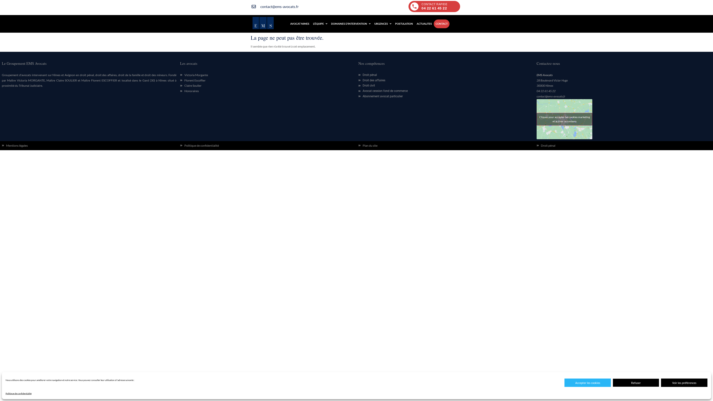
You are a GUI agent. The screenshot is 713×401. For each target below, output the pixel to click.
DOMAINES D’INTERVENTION (349, 23)
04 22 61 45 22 (546, 91)
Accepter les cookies (587, 382)
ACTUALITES (424, 23)
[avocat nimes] (263, 28)
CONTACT (442, 23)
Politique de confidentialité (19, 393)
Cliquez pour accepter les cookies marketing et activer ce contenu (564, 119)
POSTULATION (404, 23)
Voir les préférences (684, 382)
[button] (320, 23)
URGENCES (381, 23)
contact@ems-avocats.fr (551, 96)
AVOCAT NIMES (299, 23)
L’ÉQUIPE (318, 23)
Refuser (636, 382)
